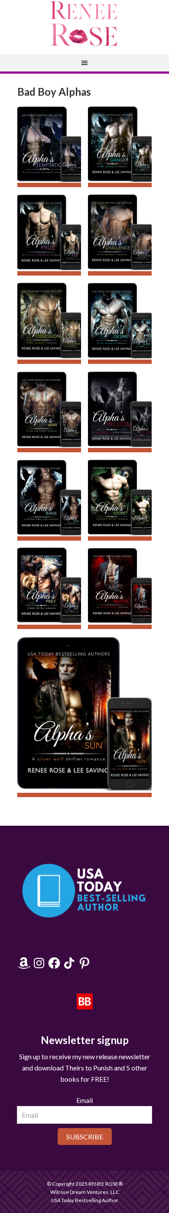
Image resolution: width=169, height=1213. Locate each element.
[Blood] (120, 588)
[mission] (120, 411)
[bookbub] (85, 1005)
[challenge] (120, 235)
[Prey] (49, 588)
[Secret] (120, 500)
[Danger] (120, 146)
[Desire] (120, 323)
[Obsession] (49, 323)
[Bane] (49, 500)
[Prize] (49, 235)
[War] (49, 411)
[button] (49, 146)
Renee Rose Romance (84, 24)
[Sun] (84, 716)
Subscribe (84, 1136)
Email (84, 1100)
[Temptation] (49, 146)
